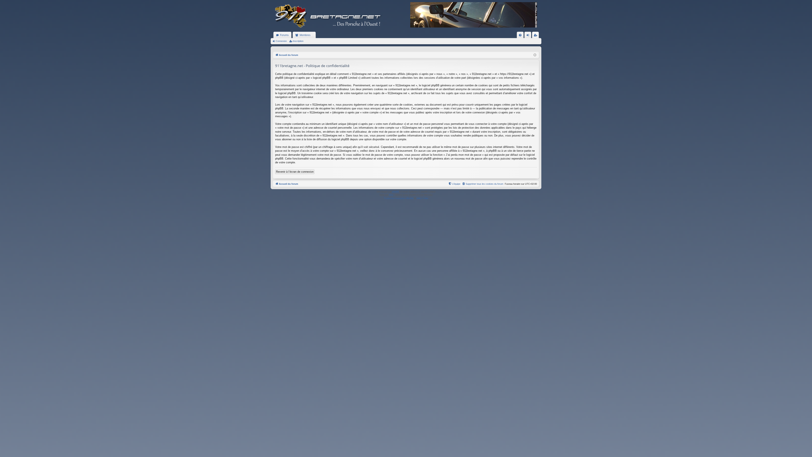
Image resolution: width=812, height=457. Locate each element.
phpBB (395, 191)
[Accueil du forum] (328, 16)
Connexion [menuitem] (528, 36)
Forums (284, 35)
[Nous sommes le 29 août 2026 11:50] (535, 55)
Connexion (281, 41)
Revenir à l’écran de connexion (295, 171)
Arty (391, 195)
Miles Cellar (422, 198)
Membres (305, 35)
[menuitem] (520, 35)
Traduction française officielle (399, 198)
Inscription (298, 41)
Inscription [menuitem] (536, 36)
